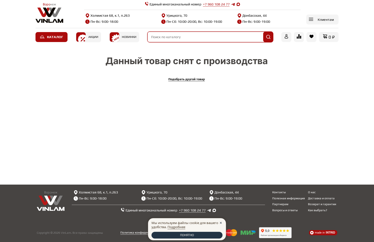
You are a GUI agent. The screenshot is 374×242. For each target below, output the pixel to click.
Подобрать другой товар (186, 79)
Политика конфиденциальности (142, 232)
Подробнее (176, 227)
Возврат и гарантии (322, 204)
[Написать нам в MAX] (238, 4)
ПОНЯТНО (187, 235)
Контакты (279, 192)
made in (325, 232)
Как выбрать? (317, 210)
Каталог (55, 37)
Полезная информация (288, 198)
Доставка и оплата (321, 198)
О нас (312, 192)
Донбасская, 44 (254, 15)
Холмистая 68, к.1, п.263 (110, 15)
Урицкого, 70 (176, 15)
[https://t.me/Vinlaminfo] (233, 4)
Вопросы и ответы (285, 210)
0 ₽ (332, 36)
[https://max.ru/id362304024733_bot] (214, 210)
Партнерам (280, 204)
